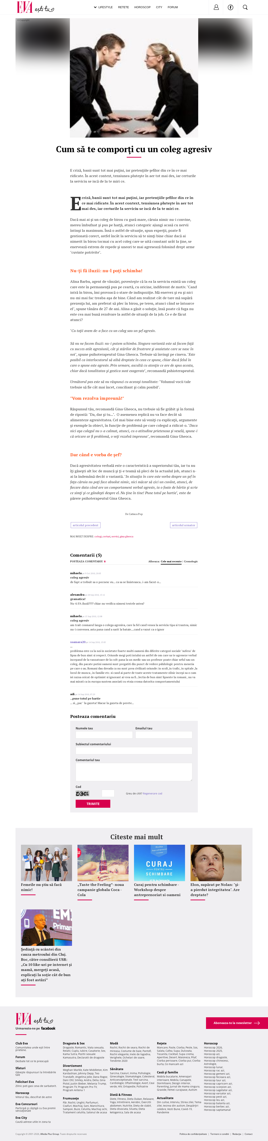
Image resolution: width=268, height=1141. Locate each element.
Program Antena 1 (74, 1090)
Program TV (70, 1087)
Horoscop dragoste (215, 1057)
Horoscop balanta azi (217, 1103)
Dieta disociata (119, 1109)
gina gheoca (126, 536)
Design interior (181, 1083)
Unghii (81, 1102)
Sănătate (116, 1069)
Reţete (161, 1043)
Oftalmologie (133, 1083)
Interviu (175, 1102)
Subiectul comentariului (93, 744)
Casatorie (94, 1050)
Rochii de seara (128, 1047)
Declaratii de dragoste (90, 1057)
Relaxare (148, 1099)
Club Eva (21, 1043)
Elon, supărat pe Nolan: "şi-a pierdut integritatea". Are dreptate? (215, 889)
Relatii (67, 1050)
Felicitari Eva (24, 1082)
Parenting (163, 1086)
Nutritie (127, 1105)
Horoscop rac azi (214, 1070)
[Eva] (26, 4)
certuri (106, 536)
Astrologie (210, 1064)
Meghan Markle (72, 1070)
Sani (86, 1105)
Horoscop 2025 (213, 1050)
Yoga (113, 1102)
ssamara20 (77, 642)
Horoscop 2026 (213, 1047)
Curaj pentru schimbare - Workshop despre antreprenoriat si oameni (157, 889)
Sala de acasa (132, 1112)
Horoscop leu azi (214, 1100)
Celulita (85, 1109)
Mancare (162, 1047)
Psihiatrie (142, 1086)
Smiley (79, 1080)
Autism (193, 1089)
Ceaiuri (124, 1073)
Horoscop (142, 7)
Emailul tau (143, 728)
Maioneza (184, 1057)
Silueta (133, 1109)
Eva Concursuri (26, 1104)
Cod (78, 787)
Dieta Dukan (134, 1099)
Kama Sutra (70, 1054)
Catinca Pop (136, 514)
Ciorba (180, 1047)
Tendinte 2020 (118, 1060)
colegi (98, 536)
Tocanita (162, 1054)
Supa (177, 1050)
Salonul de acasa (96, 1112)
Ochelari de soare (133, 1057)
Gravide (161, 1089)
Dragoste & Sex (74, 1043)
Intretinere (123, 1102)
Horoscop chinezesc (216, 1060)
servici (115, 536)
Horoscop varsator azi (217, 1093)
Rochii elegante (119, 1054)
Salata (160, 1050)
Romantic (80, 1047)
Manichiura (97, 1105)
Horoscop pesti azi (215, 1096)
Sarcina (114, 1073)
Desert (173, 1057)
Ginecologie (117, 1076)
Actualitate (165, 1098)
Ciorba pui (184, 1060)
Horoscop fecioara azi (217, 1077)
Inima (133, 1073)
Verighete (116, 1057)
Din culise (163, 1102)
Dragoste (68, 1047)
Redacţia (236, 1134)
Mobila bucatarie (167, 1076)
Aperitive (162, 1057)
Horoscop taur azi (215, 1080)
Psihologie (144, 1073)
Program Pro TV (87, 1087)
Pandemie (163, 1112)
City (159, 7)
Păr (65, 1102)
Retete (123, 7)
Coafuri (67, 1105)
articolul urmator (183, 525)
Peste (189, 1047)
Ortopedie (129, 1086)
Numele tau (84, 728)
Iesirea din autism (174, 1105)
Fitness (121, 1099)
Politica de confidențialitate (193, 1134)
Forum (173, 7)
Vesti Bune (173, 1109)
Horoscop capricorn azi (218, 1083)
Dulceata (186, 1050)
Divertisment (72, 1066)
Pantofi (147, 1051)
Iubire (83, 1050)
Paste (172, 1047)
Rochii (71, 1102)
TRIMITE (93, 804)
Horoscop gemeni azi (217, 1073)
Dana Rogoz (100, 1077)
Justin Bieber (78, 1083)
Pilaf (193, 1057)
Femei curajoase (177, 1089)
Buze (77, 1109)
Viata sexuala (96, 1047)
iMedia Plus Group (49, 1134)
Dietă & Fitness (121, 1095)
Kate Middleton (92, 1070)
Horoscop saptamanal (217, 1109)
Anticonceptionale (121, 1079)
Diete (113, 1099)
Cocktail (173, 1054)
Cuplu (75, 1050)
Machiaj (78, 1105)
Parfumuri (92, 1102)
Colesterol (148, 1076)
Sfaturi (20, 1068)
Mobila (174, 1080)
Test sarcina (140, 1079)
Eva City (21, 1118)
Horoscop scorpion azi (217, 1087)
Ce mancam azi (174, 1064)
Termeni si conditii (219, 1134)
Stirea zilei (187, 1102)
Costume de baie (131, 1051)
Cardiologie (117, 1083)
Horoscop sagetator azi (218, 1090)
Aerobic (135, 1102)
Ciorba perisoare (167, 1060)
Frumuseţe (71, 1098)
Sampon (68, 1109)
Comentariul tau (88, 760)
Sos (195, 1047)
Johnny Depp (86, 1073)
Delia (95, 1080)
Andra (87, 1080)
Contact (249, 1134)
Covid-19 (186, 1109)
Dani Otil (68, 1080)
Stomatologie (133, 1076)
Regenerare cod (152, 793)
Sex (103, 1050)
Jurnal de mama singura (184, 1086)
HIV (120, 1086)
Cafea (169, 1050)
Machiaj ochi (99, 1109)
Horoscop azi (212, 1054)
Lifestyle (105, 7)
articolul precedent (85, 525)
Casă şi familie (167, 1072)
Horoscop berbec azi (216, 1106)
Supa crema (186, 1054)
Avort (145, 1083)
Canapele (185, 1080)
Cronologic (191, 561)
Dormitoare (164, 1083)
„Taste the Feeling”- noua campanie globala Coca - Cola (100, 889)
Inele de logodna (140, 1054)
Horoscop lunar (213, 1067)
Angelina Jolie (83, 1077)
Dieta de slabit (142, 1105)
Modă (114, 1043)
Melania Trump (96, 1083)
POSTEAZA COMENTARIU (86, 561)
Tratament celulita (74, 1112)
